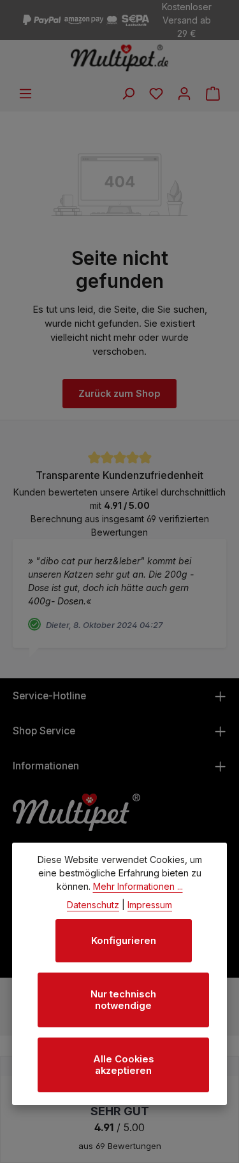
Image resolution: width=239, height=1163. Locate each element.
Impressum (149, 904)
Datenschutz (93, 904)
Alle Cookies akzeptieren (123, 1064)
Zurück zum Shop (119, 393)
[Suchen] (128, 93)
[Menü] (25, 93)
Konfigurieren (123, 940)
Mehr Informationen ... (138, 886)
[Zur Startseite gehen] (119, 58)
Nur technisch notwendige (123, 999)
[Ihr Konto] (184, 93)
